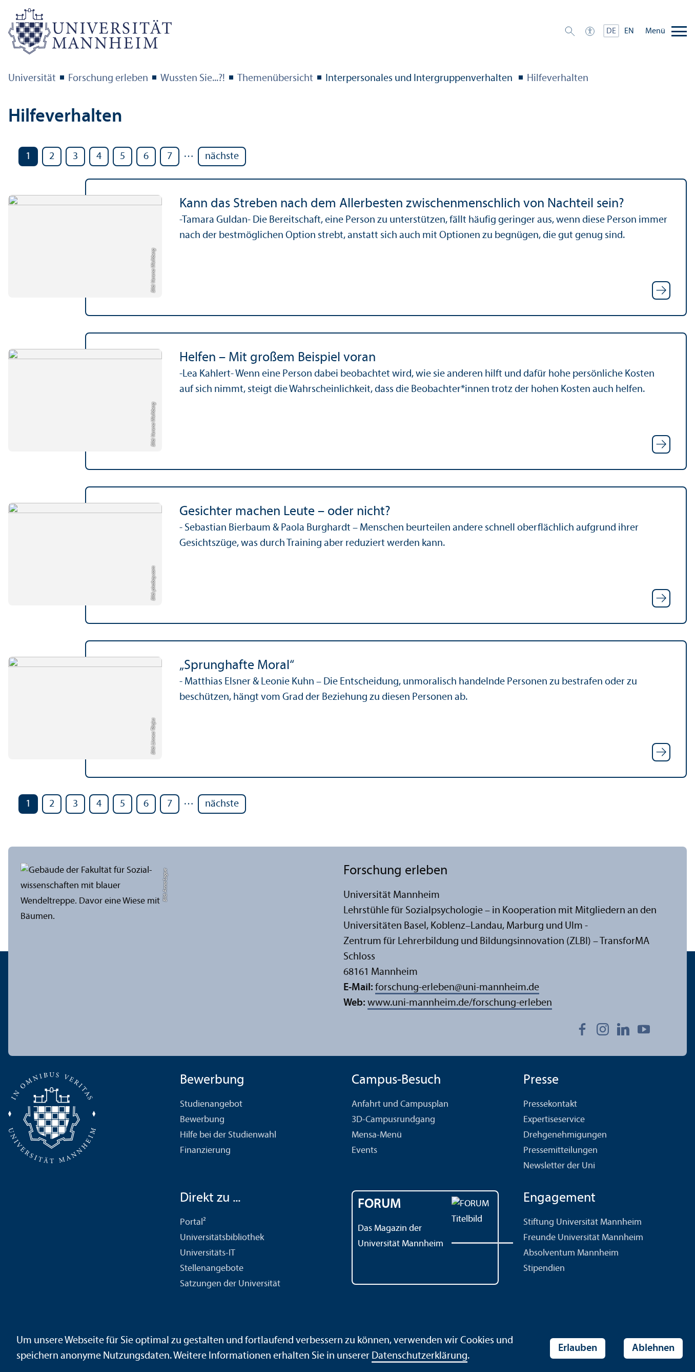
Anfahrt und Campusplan (400, 1104)
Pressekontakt (550, 1104)
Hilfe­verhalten (557, 78)
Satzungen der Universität (230, 1284)
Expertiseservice (554, 1120)
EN (629, 31)
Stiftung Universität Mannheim (582, 1222)
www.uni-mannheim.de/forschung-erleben (459, 1003)
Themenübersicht (275, 78)
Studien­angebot (211, 1104)
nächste (222, 156)
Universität (32, 78)
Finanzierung (205, 1150)
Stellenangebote (211, 1268)
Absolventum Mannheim (571, 1253)
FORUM (379, 1204)
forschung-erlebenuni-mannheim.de (457, 988)
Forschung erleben (108, 78)
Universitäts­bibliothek (222, 1238)
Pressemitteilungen (560, 1150)
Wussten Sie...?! (192, 78)
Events (364, 1150)
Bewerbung (202, 1120)
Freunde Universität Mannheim (583, 1238)
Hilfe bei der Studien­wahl (228, 1135)
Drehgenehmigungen (565, 1135)
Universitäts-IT (207, 1253)
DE (611, 31)
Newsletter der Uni (559, 1166)
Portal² (193, 1222)
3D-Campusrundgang (393, 1120)
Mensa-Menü (377, 1135)
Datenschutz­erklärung (419, 1356)
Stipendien (544, 1268)
